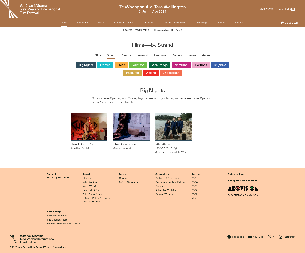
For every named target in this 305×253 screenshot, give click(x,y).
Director (126, 55)
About (86, 174)
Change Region (60, 247)
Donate (159, 186)
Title (98, 55)
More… (195, 198)
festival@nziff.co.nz (58, 177)
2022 (194, 190)
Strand (111, 55)
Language (160, 55)
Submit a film (236, 174)
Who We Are (90, 182)
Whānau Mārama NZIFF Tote (63, 223)
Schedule (82, 22)
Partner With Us (164, 194)
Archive (196, 174)
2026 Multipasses (57, 215)
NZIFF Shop (54, 211)
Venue (192, 55)
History (87, 178)
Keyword (142, 55)
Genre (206, 55)
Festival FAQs (91, 190)
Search (239, 22)
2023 (195, 186)
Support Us (162, 174)
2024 (195, 182)
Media (123, 174)
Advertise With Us (165, 190)
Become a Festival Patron (170, 182)
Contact (51, 174)
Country (177, 55)
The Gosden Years (57, 219)
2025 (194, 178)
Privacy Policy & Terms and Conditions (96, 200)
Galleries (148, 22)
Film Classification (93, 194)
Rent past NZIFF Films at (242, 180)
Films (64, 22)
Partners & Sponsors (167, 178)
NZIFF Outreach (128, 182)
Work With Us (90, 186)
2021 (194, 194)
